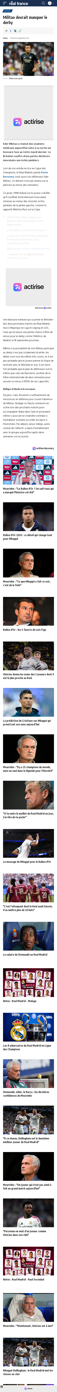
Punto (5, 38)
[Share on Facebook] (10, 30)
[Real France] (20, 3)
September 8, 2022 (17, 257)
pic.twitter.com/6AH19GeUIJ (33, 248)
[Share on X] (15, 30)
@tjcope (12, 248)
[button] (5, 3)
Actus (8, 11)
